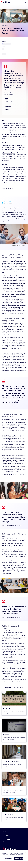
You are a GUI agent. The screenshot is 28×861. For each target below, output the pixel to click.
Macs (13, 568)
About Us (5, 831)
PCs (17, 568)
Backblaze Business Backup (8, 153)
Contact (4, 843)
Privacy (4, 841)
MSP (3, 49)
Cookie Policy (9, 855)
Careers (4, 837)
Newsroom (5, 833)
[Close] (25, 852)
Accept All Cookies (18, 858)
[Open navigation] (25, 2)
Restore (4, 54)
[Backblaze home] (5, 2)
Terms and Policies (7, 839)
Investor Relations (6, 835)
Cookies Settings (8, 858)
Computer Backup (6, 43)
